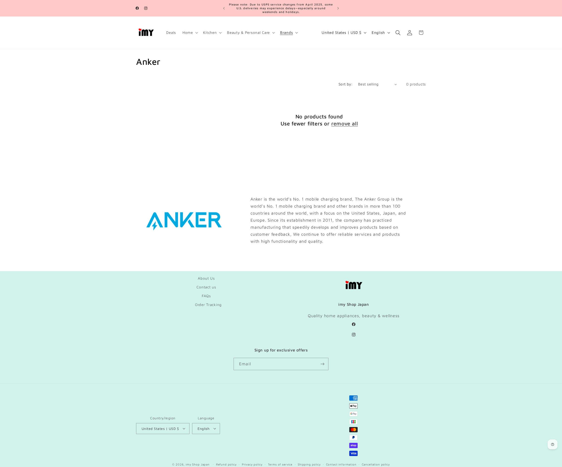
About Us (206, 278)
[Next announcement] (338, 8)
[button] (189, 32)
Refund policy (226, 464)
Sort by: (346, 84)
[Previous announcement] (224, 8)
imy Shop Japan (198, 464)
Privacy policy (252, 464)
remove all (344, 123)
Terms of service (280, 464)
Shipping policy (309, 464)
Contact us (206, 287)
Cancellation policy (376, 464)
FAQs (206, 296)
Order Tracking (208, 304)
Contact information (341, 464)
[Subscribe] (322, 364)
